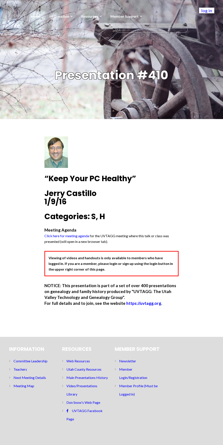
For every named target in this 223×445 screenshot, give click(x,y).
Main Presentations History (87, 377)
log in (206, 10)
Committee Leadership (30, 361)
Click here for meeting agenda (66, 236)
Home (36, 16)
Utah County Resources (83, 369)
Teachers (20, 369)
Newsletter (127, 361)
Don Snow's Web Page (83, 402)
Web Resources (78, 361)
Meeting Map (24, 386)
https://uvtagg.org (143, 303)
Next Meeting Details (30, 377)
